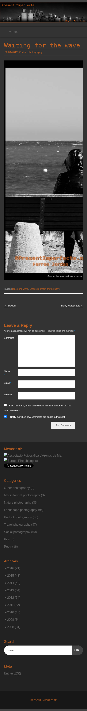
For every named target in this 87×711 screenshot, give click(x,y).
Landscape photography (20, 510)
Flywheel (10, 305)
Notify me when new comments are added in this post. (37, 417)
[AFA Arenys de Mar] (33, 455)
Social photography (17, 532)
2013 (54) (12, 590)
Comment (7, 338)
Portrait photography (30, 52)
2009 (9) (11, 619)
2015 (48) (12, 575)
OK (76, 650)
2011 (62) (12, 605)
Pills (7, 539)
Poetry (8, 546)
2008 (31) (12, 627)
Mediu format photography (22, 495)
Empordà (34, 289)
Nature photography (17, 502)
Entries (12, 673)
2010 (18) (12, 612)
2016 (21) (12, 568)
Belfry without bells (71, 305)
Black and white (20, 289)
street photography (49, 289)
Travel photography (17, 524)
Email (7, 383)
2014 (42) (12, 583)
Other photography (17, 488)
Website (7, 394)
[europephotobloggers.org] (21, 460)
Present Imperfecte (43, 700)
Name (7, 373)
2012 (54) (12, 597)
